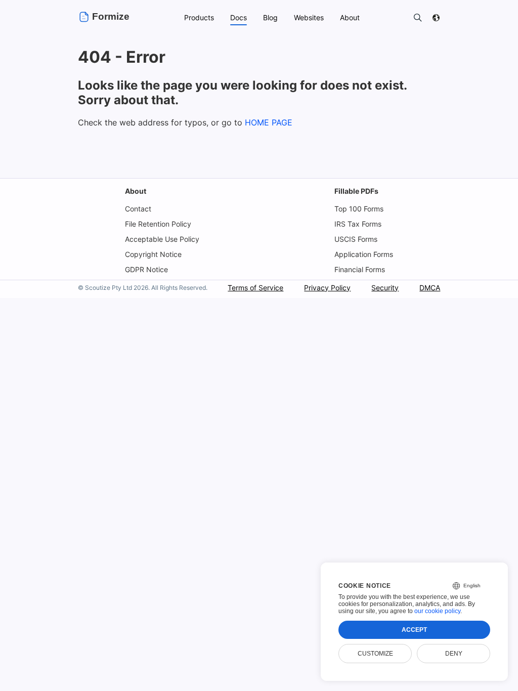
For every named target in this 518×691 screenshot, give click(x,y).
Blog (270, 17)
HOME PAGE (268, 122)
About (135, 191)
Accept (414, 629)
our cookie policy (437, 611)
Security (385, 287)
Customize (375, 653)
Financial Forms (359, 269)
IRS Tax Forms (357, 224)
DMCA (429, 287)
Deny (453, 653)
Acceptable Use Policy (162, 239)
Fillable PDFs (356, 191)
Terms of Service (255, 287)
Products (199, 17)
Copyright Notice (153, 254)
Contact (138, 208)
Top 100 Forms (358, 208)
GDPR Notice (146, 269)
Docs (238, 17)
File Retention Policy (158, 224)
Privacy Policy (327, 287)
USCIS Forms (355, 239)
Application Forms (363, 254)
